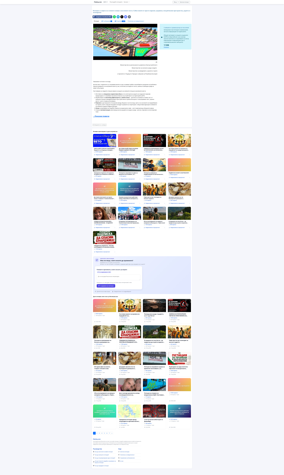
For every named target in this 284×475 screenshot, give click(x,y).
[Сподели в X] (121, 16)
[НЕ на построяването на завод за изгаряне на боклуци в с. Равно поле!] (154, 218)
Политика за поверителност (136, 21)
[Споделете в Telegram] (118, 16)
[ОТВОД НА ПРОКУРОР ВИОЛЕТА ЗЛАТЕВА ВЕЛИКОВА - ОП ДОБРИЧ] (104, 218)
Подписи (120, 21)
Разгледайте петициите (116, 2)
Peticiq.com (98, 2)
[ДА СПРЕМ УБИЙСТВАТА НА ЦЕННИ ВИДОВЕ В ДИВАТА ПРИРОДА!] (129, 145)
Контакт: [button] (126, 2)
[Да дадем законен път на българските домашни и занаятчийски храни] (179, 194)
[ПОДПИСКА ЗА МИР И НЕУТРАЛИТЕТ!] (179, 168)
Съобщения (107, 21)
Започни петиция (184, 2)
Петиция (96, 21)
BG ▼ (106, 2)
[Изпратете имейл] (125, 16)
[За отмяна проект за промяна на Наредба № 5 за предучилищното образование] (179, 145)
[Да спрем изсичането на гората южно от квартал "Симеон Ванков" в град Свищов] (104, 194)
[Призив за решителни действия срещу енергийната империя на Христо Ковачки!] (129, 194)
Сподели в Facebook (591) (103, 17)
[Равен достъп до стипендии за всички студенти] (154, 194)
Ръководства (97, 449)
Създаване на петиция (107, 286)
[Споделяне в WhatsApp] (114, 16)
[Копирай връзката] (129, 16)
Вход (175, 2)
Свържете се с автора (100, 125)
